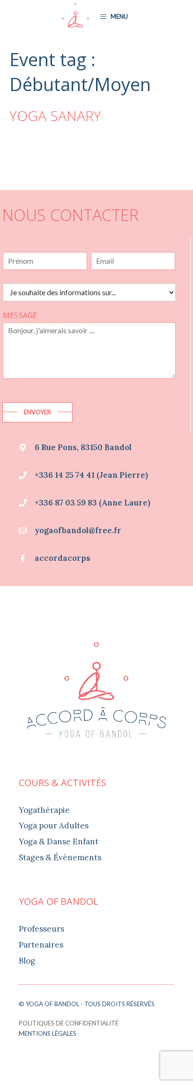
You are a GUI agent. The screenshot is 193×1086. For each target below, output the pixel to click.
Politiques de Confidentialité (69, 1023)
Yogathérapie (44, 810)
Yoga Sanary (55, 115)
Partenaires (41, 945)
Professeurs (41, 929)
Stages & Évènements (60, 857)
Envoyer (37, 412)
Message (20, 316)
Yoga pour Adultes (54, 825)
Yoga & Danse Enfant (58, 841)
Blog (27, 961)
